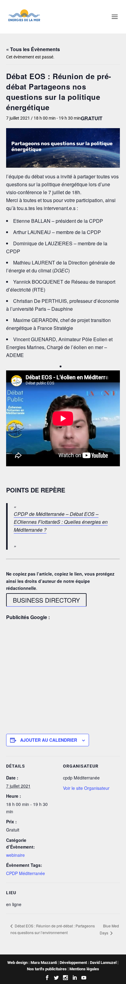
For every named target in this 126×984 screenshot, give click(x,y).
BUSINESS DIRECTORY (46, 600)
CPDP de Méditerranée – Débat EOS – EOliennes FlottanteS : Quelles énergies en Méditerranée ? (61, 521)
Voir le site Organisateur (86, 788)
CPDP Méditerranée (25, 873)
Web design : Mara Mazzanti (32, 962)
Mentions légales (84, 969)
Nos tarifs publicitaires (47, 969)
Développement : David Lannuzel (88, 962)
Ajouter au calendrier (48, 740)
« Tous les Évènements (33, 49)
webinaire (15, 855)
